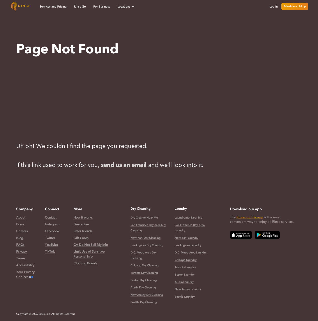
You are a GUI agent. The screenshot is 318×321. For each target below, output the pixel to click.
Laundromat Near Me (188, 217)
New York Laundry (186, 238)
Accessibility (25, 265)
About (20, 217)
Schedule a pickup (295, 6)
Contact (50, 217)
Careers (22, 231)
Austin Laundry (184, 282)
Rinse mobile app (249, 217)
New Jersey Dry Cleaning (146, 295)
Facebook (52, 231)
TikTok (50, 251)
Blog (19, 238)
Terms (20, 258)
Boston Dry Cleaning (143, 280)
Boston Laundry (185, 274)
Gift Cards (80, 238)
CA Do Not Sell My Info (90, 245)
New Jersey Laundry (188, 289)
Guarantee (81, 224)
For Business (101, 6)
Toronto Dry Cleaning (144, 272)
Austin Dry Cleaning (143, 287)
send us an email (124, 164)
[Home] (20, 6)
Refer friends (82, 231)
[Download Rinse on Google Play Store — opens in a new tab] (267, 235)
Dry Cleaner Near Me (144, 217)
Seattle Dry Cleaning (143, 302)
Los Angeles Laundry (188, 245)
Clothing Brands (85, 263)
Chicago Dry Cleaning (144, 265)
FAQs (20, 245)
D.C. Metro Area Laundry (190, 252)
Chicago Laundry (185, 260)
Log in (273, 6)
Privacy (21, 251)
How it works (83, 217)
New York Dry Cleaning (145, 238)
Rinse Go (80, 6)
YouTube (51, 245)
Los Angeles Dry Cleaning (146, 245)
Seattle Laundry (185, 296)
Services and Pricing (53, 6)
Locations (123, 6)
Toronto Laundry (185, 267)
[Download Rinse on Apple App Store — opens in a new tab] (241, 235)
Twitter (50, 238)
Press (20, 224)
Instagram (52, 224)
